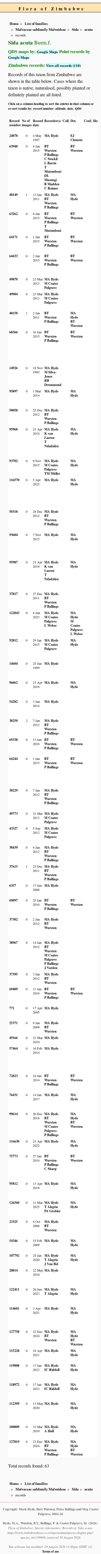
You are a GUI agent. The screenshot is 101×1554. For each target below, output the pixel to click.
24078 (13, 135)
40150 (13, 313)
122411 (14, 1289)
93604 (13, 534)
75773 (13, 1156)
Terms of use (50, 1551)
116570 (14, 480)
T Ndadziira (51, 443)
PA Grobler (52, 1211)
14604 (13, 663)
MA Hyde (51, 135)
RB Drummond (52, 382)
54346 (13, 1240)
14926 (13, 368)
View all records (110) (63, 65)
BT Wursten (50, 148)
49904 (13, 294)
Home (14, 23)
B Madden (51, 184)
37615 (13, 866)
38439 (13, 847)
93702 (13, 460)
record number (43, 108)
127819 (14, 1441)
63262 (13, 213)
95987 (13, 562)
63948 (13, 146)
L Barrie (50, 163)
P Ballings (51, 154)
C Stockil (51, 158)
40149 (13, 194)
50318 (13, 511)
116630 (14, 1141)
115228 (14, 1350)
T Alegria (51, 1206)
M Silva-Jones (50, 374)
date (70, 108)
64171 (13, 237)
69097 (13, 900)
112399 (14, 1403)
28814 (13, 1270)
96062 (13, 682)
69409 (13, 989)
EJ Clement (76, 137)
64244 (13, 758)
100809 (14, 1426)
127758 (14, 1331)
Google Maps (47, 51)
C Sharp (50, 1168)
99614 (13, 1113)
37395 (13, 974)
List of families (36, 23)
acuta (88, 29)
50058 (13, 410)
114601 (14, 1308)
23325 (13, 1221)
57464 (13, 1048)
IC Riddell (51, 1369)
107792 (14, 1255)
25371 (13, 1023)
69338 (13, 739)
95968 (13, 429)
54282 (13, 701)
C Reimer (51, 188)
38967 (13, 942)
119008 (14, 1365)
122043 (14, 612)
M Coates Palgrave (51, 285)
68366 (13, 332)
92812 (13, 640)
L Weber (50, 625)
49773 (13, 813)
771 (11, 1008)
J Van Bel (51, 1264)
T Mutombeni (52, 169)
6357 (12, 885)
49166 (13, 1037)
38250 (13, 720)
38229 (13, 790)
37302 (13, 919)
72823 (13, 1075)
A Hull (49, 1431)
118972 (14, 1384)
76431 (13, 1094)
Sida (75, 29)
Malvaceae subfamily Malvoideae (40, 29)
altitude (60, 108)
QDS (78, 108)
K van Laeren (49, 435)
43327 (13, 828)
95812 (13, 1183)
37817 (13, 593)
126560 (14, 1202)
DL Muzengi (50, 177)
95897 (13, 391)
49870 (13, 279)
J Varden (51, 967)
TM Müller (52, 473)
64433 (13, 256)
